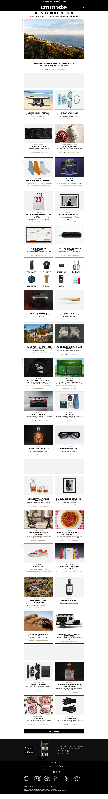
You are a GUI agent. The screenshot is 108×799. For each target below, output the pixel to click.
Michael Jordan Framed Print (69, 214)
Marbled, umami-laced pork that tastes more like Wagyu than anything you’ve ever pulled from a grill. (38, 721)
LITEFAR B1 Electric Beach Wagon (38, 113)
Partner (64, 144)
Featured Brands (38, 779)
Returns (46, 779)
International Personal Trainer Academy (41, 246)
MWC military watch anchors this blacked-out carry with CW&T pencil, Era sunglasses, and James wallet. (39, 687)
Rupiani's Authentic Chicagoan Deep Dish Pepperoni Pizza (69, 534)
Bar (40, 496)
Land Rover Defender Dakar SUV (38, 634)
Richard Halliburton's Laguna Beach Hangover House (54, 63)
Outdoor (40, 110)
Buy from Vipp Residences (42, 607)
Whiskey (40, 446)
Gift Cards (36, 781)
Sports (70, 246)
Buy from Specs (72, 454)
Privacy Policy (77, 778)
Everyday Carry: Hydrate (69, 113)
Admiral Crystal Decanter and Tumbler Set (38, 500)
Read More (44, 69)
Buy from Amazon (42, 540)
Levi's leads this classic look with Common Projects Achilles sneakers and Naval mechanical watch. (69, 417)
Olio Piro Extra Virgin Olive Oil (69, 600)
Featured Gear (38, 178)
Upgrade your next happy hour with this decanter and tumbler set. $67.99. (38, 503)
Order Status (47, 777)
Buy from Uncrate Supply (42, 152)
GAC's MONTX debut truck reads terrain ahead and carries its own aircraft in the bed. (39, 315)
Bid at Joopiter (42, 221)
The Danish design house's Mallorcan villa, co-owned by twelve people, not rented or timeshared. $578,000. (38, 604)
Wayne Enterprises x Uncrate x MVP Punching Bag (69, 249)
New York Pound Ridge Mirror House (39, 347)
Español (56, 777)
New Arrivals (37, 777)
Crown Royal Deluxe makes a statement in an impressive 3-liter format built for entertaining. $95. (39, 450)
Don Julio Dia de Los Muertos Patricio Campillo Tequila (69, 686)
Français (56, 778)
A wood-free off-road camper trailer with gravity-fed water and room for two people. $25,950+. (69, 638)
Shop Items (69, 118)
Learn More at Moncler (72, 354)
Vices (62, 13)
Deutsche (56, 779)
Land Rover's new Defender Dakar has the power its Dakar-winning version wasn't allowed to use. (39, 636)
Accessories (40, 144)
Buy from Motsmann (72, 641)
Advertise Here (22, 161)
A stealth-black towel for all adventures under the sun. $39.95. (39, 149)
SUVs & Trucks (40, 632)
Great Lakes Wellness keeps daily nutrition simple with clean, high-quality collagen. (69, 149)
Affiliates (66, 779)
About (65, 777)
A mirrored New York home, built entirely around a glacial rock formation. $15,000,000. (39, 349)
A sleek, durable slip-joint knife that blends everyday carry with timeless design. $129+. (69, 315)
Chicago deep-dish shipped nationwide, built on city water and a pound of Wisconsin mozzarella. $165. (69, 536)
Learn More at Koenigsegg (42, 420)
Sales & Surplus (37, 780)
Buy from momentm (69, 574)
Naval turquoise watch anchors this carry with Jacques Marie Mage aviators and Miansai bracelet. (69, 115)
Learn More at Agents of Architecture (57, 69)
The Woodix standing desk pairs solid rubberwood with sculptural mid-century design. (38, 536)
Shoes (71, 344)
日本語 (55, 780)
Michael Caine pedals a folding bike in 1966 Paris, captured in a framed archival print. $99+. (69, 501)
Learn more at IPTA (42, 255)
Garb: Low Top (69, 415)
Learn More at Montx (42, 319)
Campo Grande (41, 716)
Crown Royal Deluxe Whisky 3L (39, 448)
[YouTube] (51, 772)
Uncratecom (45, 1)
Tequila (71, 682)
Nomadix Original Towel (39, 147)
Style (42, 13)
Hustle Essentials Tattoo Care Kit (38, 381)
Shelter (56, 13)
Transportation (70, 632)
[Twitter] (48, 772)
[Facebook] (54, 772)
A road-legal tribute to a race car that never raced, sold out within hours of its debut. (39, 417)
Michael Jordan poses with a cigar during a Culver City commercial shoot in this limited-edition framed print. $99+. (69, 217)
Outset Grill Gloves (69, 719)
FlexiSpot (41, 530)
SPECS (71, 446)
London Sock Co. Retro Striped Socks (38, 180)
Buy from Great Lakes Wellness (73, 152)
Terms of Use (77, 777)
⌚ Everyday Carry (73, 16)
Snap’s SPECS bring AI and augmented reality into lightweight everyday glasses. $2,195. (69, 450)
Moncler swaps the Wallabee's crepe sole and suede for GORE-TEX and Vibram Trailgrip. (69, 351)
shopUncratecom (54, 1)
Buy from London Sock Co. (39, 188)
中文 (55, 781)
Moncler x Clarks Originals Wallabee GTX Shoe (69, 348)
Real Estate (56, 61)
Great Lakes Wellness (71, 144)
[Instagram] (56, 772)
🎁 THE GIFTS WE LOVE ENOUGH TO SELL (38, 16)
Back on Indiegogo (42, 118)
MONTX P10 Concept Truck (38, 313)
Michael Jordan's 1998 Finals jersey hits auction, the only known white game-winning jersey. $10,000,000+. (39, 218)
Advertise (66, 778)
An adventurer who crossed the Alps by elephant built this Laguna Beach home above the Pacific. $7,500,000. (54, 66)
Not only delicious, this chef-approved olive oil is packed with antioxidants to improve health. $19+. (69, 602)
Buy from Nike (38, 574)
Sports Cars (40, 412)
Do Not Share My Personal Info (78, 781)
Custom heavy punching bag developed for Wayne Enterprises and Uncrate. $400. (69, 252)
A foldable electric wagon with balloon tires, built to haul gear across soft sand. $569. (38, 115)
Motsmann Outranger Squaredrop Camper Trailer (69, 635)
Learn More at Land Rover (42, 639)
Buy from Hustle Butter (38, 388)
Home (37, 496)
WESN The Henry (69, 313)
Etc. (25, 782)
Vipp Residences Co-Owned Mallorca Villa (38, 601)
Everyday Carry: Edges (38, 685)
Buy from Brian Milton (42, 352)
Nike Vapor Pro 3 (38, 566)
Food (70, 530)
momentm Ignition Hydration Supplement (69, 567)
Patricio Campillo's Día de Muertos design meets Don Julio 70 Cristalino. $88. (69, 689)
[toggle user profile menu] (80, 7)
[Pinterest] (59, 772)
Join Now (69, 188)
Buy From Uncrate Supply (72, 221)
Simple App (69, 180)
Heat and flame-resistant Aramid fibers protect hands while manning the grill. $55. (69, 721)
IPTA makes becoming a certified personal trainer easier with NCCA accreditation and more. (38, 252)
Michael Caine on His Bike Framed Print (69, 499)
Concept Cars (40, 311)
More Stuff (54, 731)
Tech (51, 13)
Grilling (71, 716)
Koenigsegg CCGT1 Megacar (39, 415)
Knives (70, 311)
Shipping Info (47, 780)
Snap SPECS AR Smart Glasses (69, 448)
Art (41, 212)
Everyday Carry (71, 110)
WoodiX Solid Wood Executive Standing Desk (38, 534)
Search (77, 7)
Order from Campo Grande (42, 724)
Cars (46, 13)
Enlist (65, 780)
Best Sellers (37, 778)
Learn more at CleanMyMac (69, 388)
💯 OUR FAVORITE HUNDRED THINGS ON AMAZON (58, 16)
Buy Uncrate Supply (72, 724)
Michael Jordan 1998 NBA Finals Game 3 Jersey (38, 215)
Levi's (71, 412)
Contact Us (46, 778)
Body (67, 13)
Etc (71, 13)
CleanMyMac (69, 381)
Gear (36, 13)
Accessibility (77, 779)
